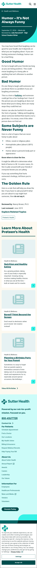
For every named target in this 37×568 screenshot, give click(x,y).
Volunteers (5, 501)
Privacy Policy (17, 552)
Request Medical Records (11, 448)
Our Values (6, 478)
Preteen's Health (8, 217)
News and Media (9, 494)
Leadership (6, 475)
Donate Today (10, 509)
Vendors (5, 498)
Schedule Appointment (10, 430)
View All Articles (9, 388)
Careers (4, 471)
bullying (18, 95)
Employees (6, 487)
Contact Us (6, 423)
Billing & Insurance (8, 444)
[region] (18, 545)
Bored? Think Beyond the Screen (17, 316)
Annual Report (8, 464)
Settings (18, 556)
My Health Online (8, 441)
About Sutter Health (9, 460)
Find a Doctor (6, 433)
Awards (4, 467)
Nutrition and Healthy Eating (15, 265)
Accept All (18, 562)
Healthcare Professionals (11, 490)
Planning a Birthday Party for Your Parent (17, 359)
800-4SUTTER (10, 418)
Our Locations (7, 437)
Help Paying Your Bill (9, 451)
